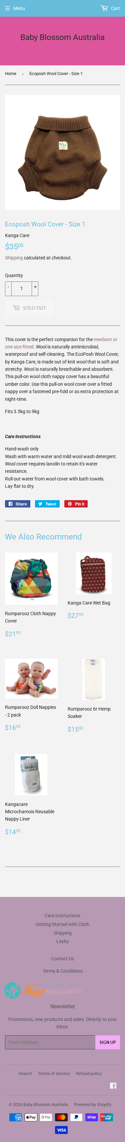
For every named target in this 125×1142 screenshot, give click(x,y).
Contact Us (62, 958)
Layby (62, 941)
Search (25, 1073)
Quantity (14, 275)
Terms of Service (54, 1073)
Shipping (14, 257)
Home (10, 73)
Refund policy (89, 1073)
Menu (19, 8)
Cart (115, 8)
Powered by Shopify (92, 1104)
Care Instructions (62, 915)
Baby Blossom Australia (62, 37)
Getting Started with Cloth (62, 924)
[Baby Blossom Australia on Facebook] (113, 1086)
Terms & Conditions (63, 971)
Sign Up (108, 1042)
